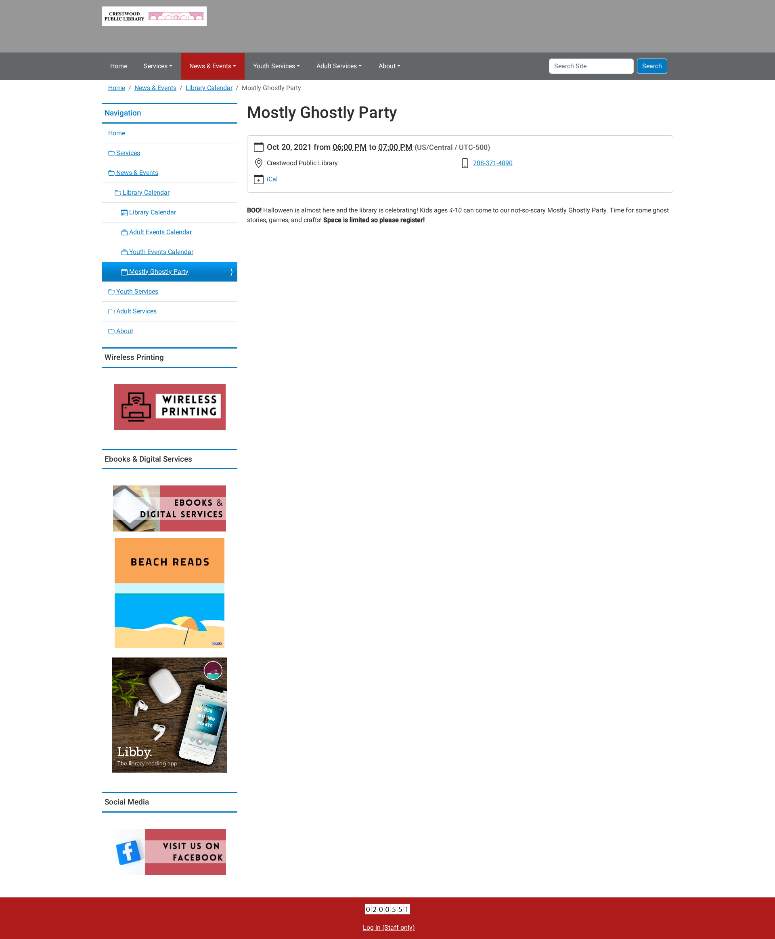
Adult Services (336, 66)
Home (118, 66)
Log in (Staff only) (389, 927)
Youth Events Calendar (160, 252)
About (387, 66)
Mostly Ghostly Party (158, 271)
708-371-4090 (493, 163)
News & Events (210, 66)
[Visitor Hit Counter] (387, 908)
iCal (272, 179)
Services (156, 66)
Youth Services (274, 66)
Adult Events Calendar (160, 232)
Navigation (123, 113)
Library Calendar (209, 88)
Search (652, 66)
